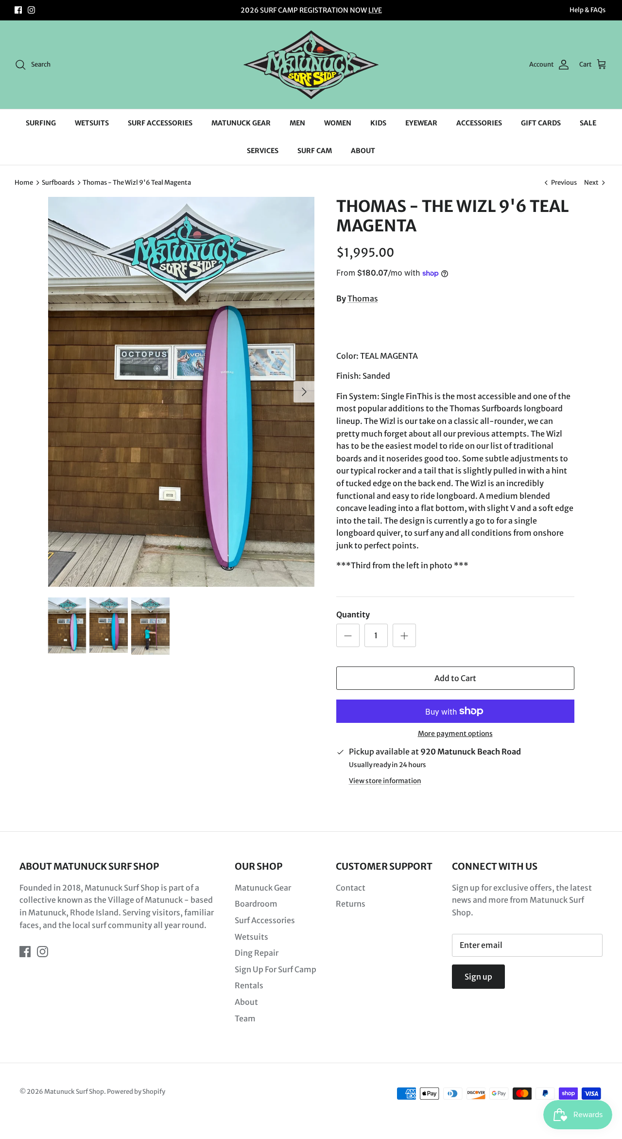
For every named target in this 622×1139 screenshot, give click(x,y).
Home (24, 182)
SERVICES (262, 150)
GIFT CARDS (541, 123)
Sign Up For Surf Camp (275, 969)
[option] (181, 392)
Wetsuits (251, 937)
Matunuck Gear (263, 888)
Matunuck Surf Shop (74, 1091)
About (246, 1002)
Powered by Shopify (136, 1091)
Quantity (353, 614)
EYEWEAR (421, 123)
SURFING (41, 123)
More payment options (455, 734)
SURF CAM (314, 150)
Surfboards (58, 182)
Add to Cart (455, 678)
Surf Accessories (265, 920)
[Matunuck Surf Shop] (311, 64)
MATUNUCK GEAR (241, 123)
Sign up (478, 976)
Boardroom (256, 904)
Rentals (249, 985)
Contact (350, 888)
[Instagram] (31, 10)
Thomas (362, 298)
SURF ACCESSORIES (160, 123)
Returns (350, 904)
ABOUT (363, 150)
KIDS (378, 123)
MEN (297, 123)
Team (245, 1018)
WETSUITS (92, 123)
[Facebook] (18, 10)
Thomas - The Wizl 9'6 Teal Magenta (137, 182)
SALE (588, 123)
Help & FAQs (587, 10)
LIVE (375, 10)
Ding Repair (256, 953)
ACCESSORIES (479, 123)
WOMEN (337, 123)
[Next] (304, 392)
